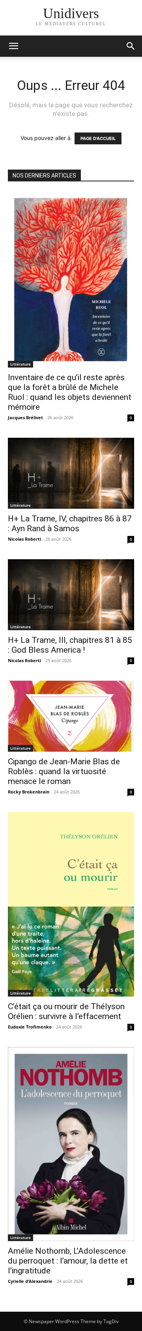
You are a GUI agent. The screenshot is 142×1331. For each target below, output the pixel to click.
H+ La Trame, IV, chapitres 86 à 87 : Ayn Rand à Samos (70, 523)
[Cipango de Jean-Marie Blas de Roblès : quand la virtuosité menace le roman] (71, 716)
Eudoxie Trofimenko (30, 1027)
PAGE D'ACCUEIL (98, 138)
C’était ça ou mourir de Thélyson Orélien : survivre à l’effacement (66, 1011)
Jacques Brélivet (25, 417)
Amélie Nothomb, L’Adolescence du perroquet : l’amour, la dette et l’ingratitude (68, 1260)
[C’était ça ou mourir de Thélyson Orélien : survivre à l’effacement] (71, 904)
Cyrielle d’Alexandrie (30, 1281)
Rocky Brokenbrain (28, 792)
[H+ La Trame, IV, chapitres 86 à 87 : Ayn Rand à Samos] (71, 473)
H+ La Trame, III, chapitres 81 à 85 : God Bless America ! (70, 645)
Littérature (20, 364)
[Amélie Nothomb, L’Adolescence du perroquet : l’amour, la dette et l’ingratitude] (71, 1144)
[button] (131, 46)
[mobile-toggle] (13, 46)
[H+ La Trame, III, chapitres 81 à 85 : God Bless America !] (71, 594)
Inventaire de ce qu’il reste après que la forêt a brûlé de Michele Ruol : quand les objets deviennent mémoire (69, 392)
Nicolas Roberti (24, 539)
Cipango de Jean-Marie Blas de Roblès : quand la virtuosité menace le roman (64, 771)
